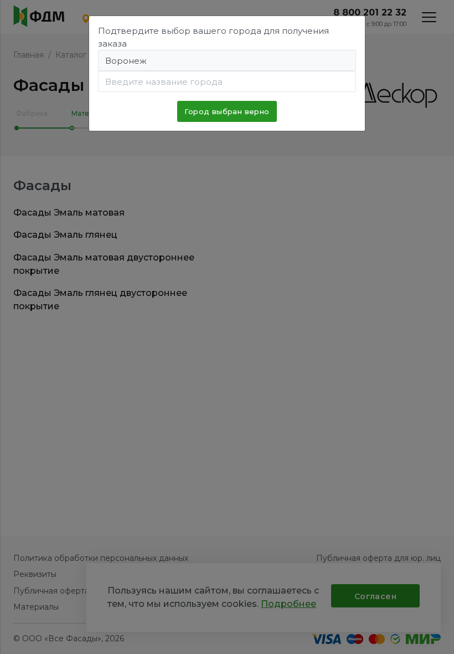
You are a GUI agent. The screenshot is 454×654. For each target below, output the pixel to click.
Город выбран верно (226, 111)
